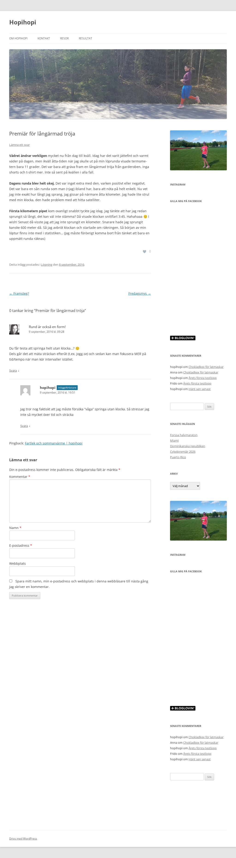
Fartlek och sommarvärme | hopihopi (54, 443)
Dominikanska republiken (187, 446)
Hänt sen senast (200, 389)
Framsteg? (19, 293)
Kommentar (19, 476)
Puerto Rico (178, 457)
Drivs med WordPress (23, 838)
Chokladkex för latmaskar (206, 367)
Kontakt (44, 38)
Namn (15, 528)
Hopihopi (22, 22)
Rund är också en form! (47, 326)
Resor (64, 38)
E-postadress (20, 545)
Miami (174, 440)
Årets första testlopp (203, 378)
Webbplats (17, 563)
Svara (13, 370)
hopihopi (48, 387)
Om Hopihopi (18, 38)
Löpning (46, 264)
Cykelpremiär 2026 (182, 452)
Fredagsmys (139, 293)
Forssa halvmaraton (184, 435)
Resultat (85, 38)
